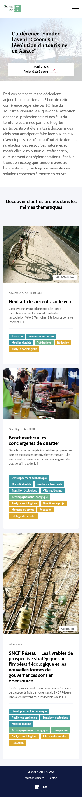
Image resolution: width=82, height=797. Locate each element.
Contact (53, 777)
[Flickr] (45, 788)
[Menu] (75, 9)
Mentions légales (34, 777)
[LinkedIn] (37, 788)
